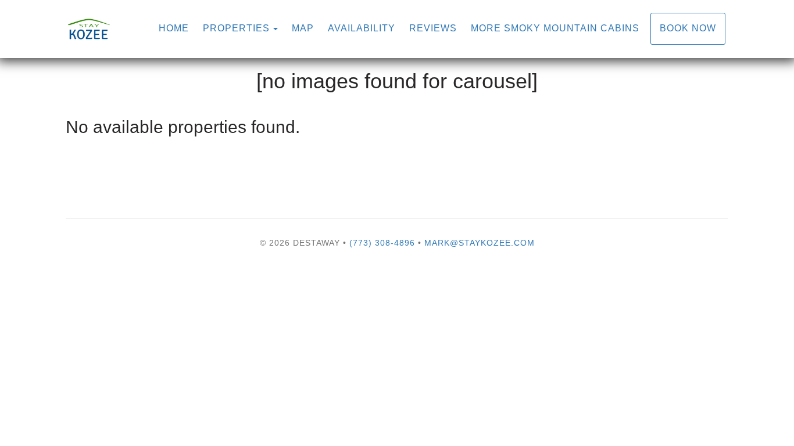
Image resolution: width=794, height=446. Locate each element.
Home (174, 28)
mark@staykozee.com (479, 242)
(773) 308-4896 (382, 242)
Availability (361, 28)
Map (303, 28)
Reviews (433, 28)
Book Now (688, 28)
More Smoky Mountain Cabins (555, 28)
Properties (236, 28)
